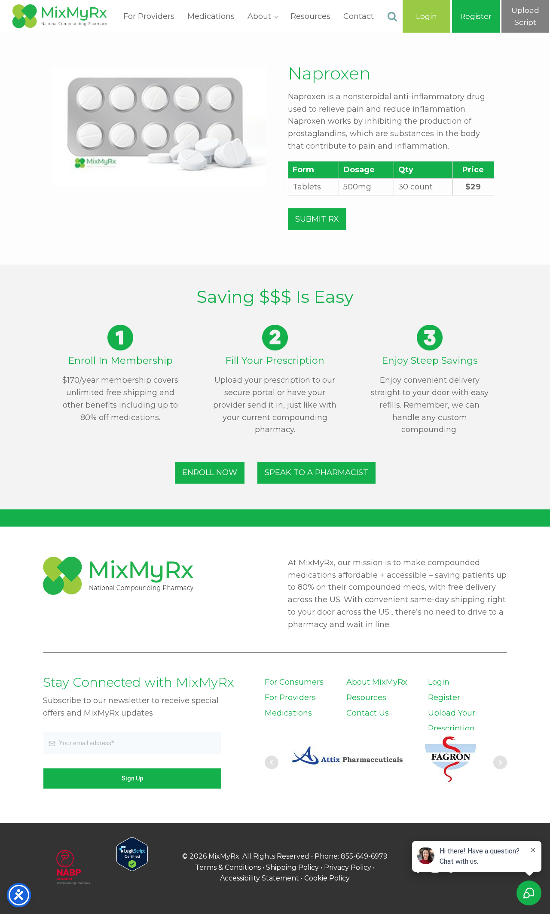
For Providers (148, 16)
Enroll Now (209, 472)
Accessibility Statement (259, 878)
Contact (358, 16)
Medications (211, 16)
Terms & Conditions (228, 867)
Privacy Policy (347, 867)
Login (438, 682)
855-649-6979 (364, 856)
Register (444, 697)
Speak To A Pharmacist (316, 472)
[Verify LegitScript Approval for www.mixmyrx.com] (132, 868)
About (259, 16)
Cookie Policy (327, 878)
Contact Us (367, 713)
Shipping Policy (292, 867)
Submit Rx (317, 219)
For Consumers (294, 682)
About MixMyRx (376, 682)
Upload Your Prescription (451, 720)
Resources (310, 16)
